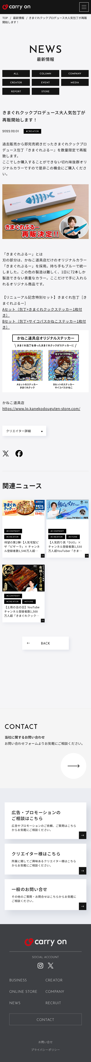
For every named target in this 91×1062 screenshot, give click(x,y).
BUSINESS (18, 980)
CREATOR (16, 83)
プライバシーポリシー (45, 1050)
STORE (45, 91)
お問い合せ (45, 1042)
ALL (16, 74)
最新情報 (18, 18)
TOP (5, 18)
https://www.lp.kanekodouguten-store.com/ (41, 408)
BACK (45, 643)
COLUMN (45, 74)
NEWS (14, 1003)
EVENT (45, 83)
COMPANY (74, 74)
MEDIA (75, 83)
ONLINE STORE (23, 992)
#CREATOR (32, 131)
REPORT (16, 91)
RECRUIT (53, 1003)
